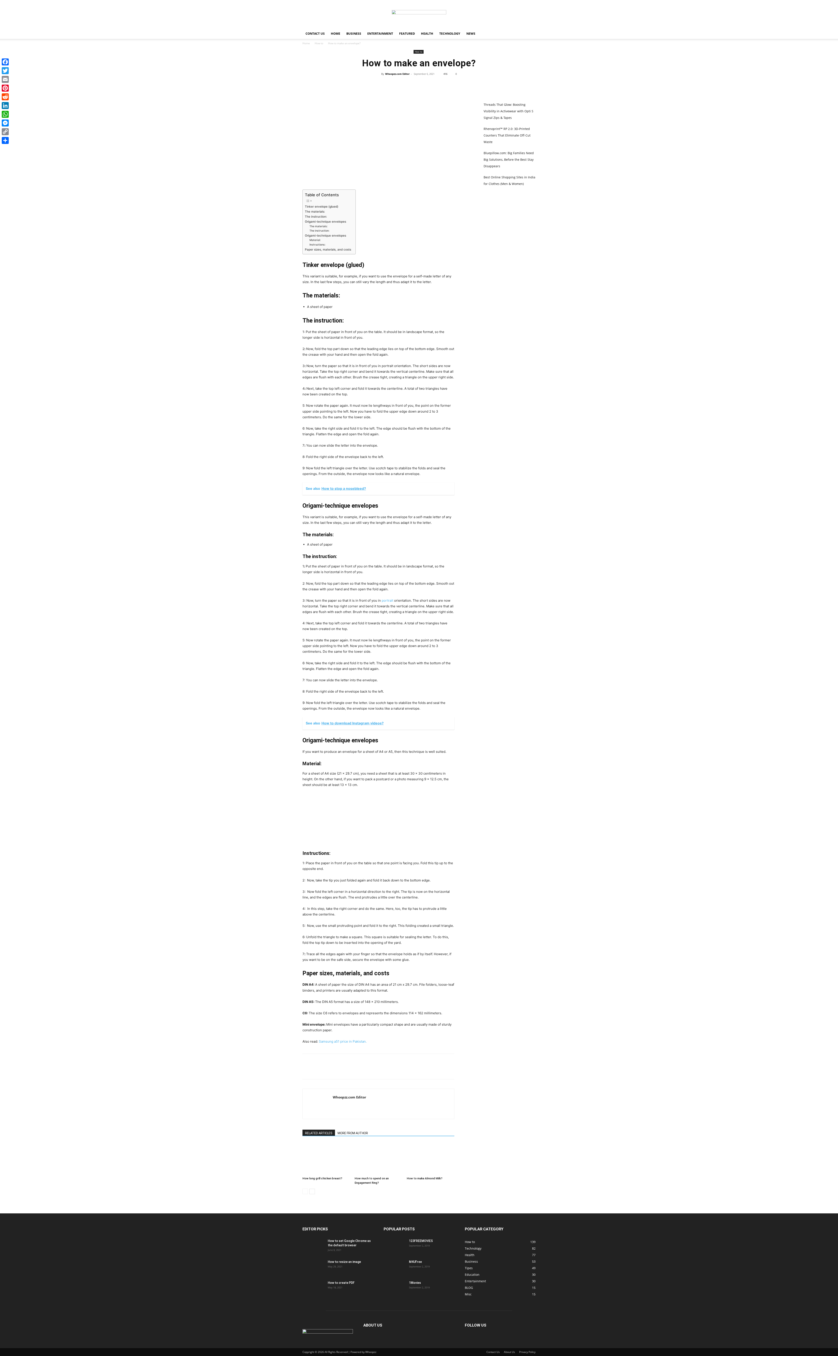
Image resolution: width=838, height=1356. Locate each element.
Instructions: (317, 244)
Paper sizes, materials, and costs (328, 249)
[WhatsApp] (428, 83)
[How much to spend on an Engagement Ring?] (378, 1158)
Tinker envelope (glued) (321, 206)
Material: (315, 240)
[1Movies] (394, 1288)
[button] (530, 34)
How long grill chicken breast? (322, 1178)
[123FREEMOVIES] (394, 1246)
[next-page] (312, 1191)
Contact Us (315, 33)
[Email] (5, 79)
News (470, 33)
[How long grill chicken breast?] (326, 1158)
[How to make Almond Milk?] (430, 1158)
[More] (439, 83)
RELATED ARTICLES (318, 1133)
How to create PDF (341, 1282)
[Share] (5, 140)
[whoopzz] (419, 14)
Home (335, 33)
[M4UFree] (394, 1267)
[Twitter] (408, 83)
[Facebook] (398, 83)
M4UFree (415, 1262)
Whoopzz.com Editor (397, 73)
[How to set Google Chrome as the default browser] (313, 1246)
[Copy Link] (5, 131)
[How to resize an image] (313, 1267)
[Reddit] (5, 96)
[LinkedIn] (5, 105)
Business (353, 33)
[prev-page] (305, 1191)
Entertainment (380, 33)
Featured (407, 33)
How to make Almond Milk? (424, 1178)
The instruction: (316, 216)
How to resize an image (344, 1262)
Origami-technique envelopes (325, 221)
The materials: (315, 211)
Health (427, 33)
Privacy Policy (527, 1352)
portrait (387, 600)
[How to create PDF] (313, 1288)
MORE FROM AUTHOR (353, 1133)
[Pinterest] (418, 83)
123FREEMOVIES (421, 1241)
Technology (449, 33)
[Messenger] (5, 123)
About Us (509, 1352)
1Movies (415, 1282)
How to (319, 43)
